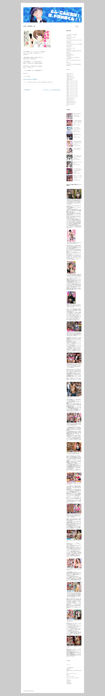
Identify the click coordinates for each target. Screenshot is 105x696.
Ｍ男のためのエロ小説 (70, 104)
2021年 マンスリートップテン (72, 89)
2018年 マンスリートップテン (72, 85)
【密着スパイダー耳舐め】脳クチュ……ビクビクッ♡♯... (77, 177)
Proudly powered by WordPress (28, 690)
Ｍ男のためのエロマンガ (70, 101)
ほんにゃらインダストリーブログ (72, 677)
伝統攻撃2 (68, 682)
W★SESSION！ (27, 89)
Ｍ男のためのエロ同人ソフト (33, 82)
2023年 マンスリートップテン (72, 92)
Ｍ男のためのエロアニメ (70, 98)
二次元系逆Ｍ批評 (69, 667)
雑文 (67, 105)
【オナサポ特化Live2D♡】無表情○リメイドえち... (77, 129)
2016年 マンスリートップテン (72, 82)
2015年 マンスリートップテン (72, 80)
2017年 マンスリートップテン (72, 83)
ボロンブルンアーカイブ (70, 48)
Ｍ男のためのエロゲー (70, 99)
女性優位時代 (68, 683)
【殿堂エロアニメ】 (70, 73)
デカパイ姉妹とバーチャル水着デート (73, 57)
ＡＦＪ (67, 679)
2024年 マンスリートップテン (72, 93)
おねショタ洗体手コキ (77, 148)
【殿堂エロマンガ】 (70, 76)
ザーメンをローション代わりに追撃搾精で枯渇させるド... (77, 156)
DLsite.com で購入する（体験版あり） (30, 79)
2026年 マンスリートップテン (72, 96)
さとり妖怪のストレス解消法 (71, 34)
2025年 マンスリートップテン (72, 95)
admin (51, 82)
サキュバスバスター (70, 676)
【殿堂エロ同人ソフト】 (70, 77)
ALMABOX (68, 680)
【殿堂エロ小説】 (69, 79)
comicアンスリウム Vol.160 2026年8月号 (73, 64)
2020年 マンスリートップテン (72, 88)
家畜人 (67, 674)
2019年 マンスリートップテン (72, 86)
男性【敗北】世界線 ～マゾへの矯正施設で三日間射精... (77, 170)
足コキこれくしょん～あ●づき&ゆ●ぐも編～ (52, 89)
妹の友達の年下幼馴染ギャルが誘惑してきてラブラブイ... (77, 143)
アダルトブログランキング (71, 673)
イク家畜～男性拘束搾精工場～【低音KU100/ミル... (77, 122)
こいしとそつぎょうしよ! (70, 37)
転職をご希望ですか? (70, 54)
